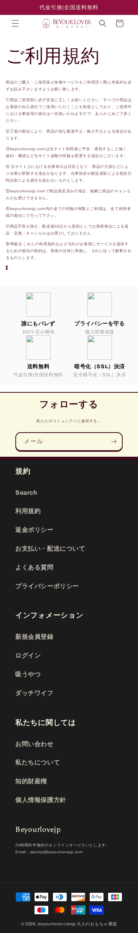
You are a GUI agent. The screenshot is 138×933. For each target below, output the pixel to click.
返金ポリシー (34, 529)
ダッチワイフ (34, 693)
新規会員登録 (34, 636)
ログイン (28, 655)
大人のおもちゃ (92, 924)
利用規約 (28, 511)
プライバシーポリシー (47, 586)
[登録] (113, 441)
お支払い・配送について (50, 548)
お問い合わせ (34, 744)
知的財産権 (31, 781)
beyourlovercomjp (57, 924)
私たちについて (37, 762)
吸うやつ (28, 674)
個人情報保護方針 (40, 800)
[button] (15, 23)
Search (26, 492)
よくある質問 (34, 567)
